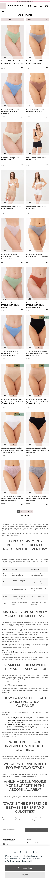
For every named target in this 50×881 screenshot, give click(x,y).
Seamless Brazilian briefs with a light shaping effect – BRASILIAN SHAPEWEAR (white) (12, 450)
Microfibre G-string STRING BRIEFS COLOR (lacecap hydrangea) (10, 112)
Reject (25, 875)
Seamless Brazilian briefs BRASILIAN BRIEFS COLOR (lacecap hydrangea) (35, 305)
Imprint (29, 839)
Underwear (7, 11)
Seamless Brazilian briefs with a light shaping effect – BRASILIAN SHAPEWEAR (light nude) (12, 402)
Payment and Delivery (33, 843)
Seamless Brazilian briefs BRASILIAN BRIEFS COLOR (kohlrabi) (10, 305)
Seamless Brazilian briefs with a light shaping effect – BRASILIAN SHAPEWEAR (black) (37, 354)
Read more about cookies (22, 861)
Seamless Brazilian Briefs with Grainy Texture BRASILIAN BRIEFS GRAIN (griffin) (37, 499)
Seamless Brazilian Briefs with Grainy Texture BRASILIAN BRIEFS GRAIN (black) (37, 450)
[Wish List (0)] (41, 6)
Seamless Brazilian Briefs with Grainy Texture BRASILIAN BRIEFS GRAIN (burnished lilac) (12, 499)
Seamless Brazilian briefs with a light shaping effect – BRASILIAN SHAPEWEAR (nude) (37, 402)
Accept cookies (25, 868)
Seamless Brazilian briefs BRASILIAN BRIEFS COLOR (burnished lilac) (10, 257)
